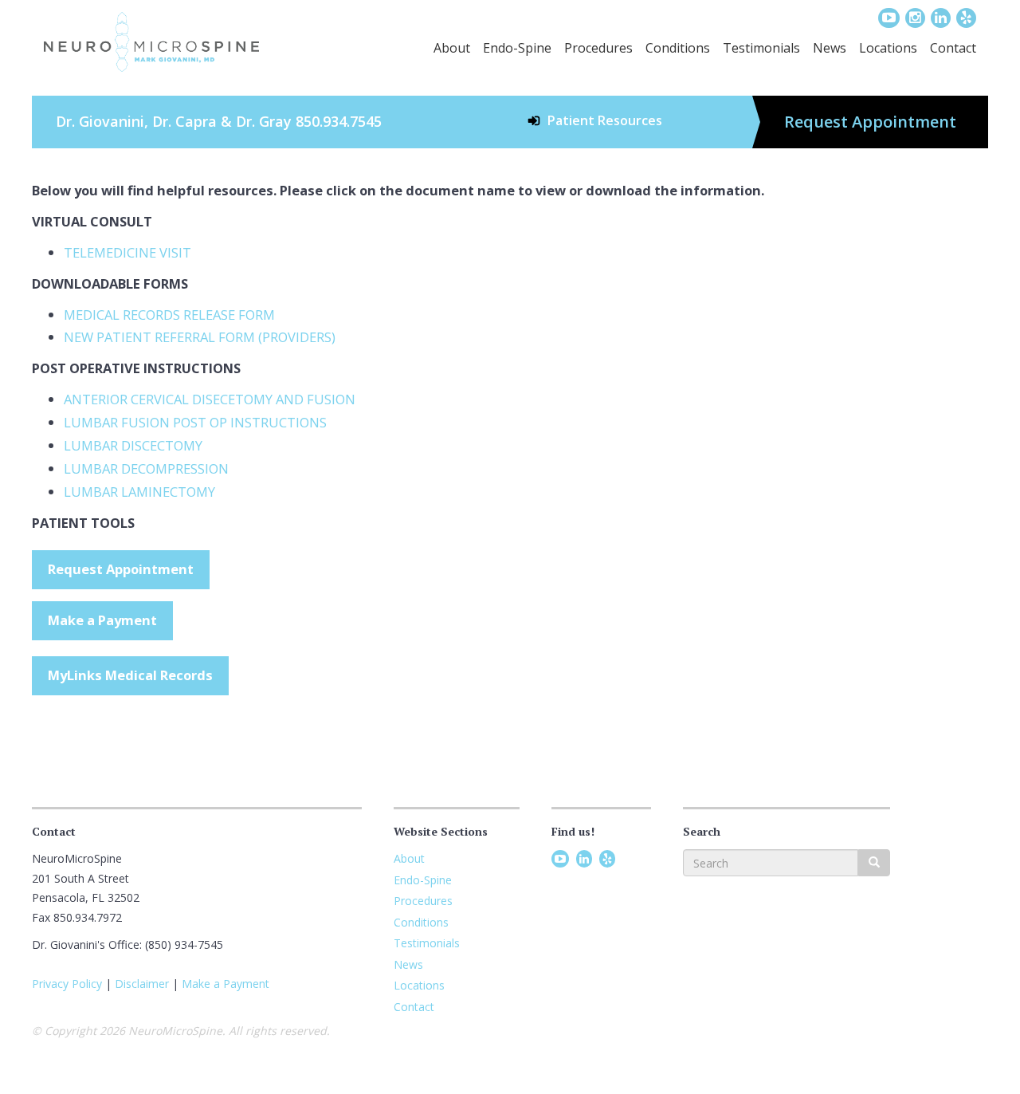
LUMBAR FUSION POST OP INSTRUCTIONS (195, 422)
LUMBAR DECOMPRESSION (146, 468)
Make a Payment (102, 620)
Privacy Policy (67, 983)
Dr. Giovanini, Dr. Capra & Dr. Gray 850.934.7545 (219, 121)
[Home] (151, 42)
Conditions (677, 48)
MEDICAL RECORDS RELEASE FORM (169, 314)
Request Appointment (870, 121)
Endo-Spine (517, 48)
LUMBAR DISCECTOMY (133, 445)
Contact (953, 48)
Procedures (598, 48)
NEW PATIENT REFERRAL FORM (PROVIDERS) (199, 337)
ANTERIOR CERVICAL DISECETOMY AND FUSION (209, 399)
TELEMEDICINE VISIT (127, 252)
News (829, 48)
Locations (888, 48)
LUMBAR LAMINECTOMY (139, 491)
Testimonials (761, 48)
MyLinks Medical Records (130, 675)
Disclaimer (142, 983)
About (452, 48)
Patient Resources (604, 120)
